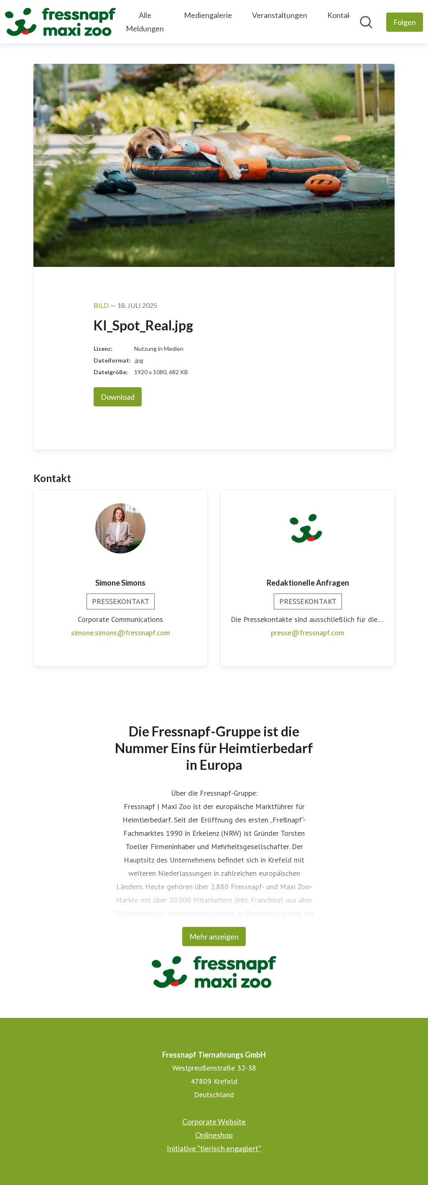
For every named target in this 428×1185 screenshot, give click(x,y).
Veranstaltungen (279, 15)
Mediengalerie (208, 15)
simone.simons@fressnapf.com (120, 632)
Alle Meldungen (145, 21)
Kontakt (340, 15)
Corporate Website (214, 1121)
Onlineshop (214, 1134)
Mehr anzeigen (214, 936)
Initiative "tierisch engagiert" (214, 1148)
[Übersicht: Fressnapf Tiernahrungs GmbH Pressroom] (60, 22)
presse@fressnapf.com (307, 632)
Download (118, 396)
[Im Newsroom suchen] (366, 22)
